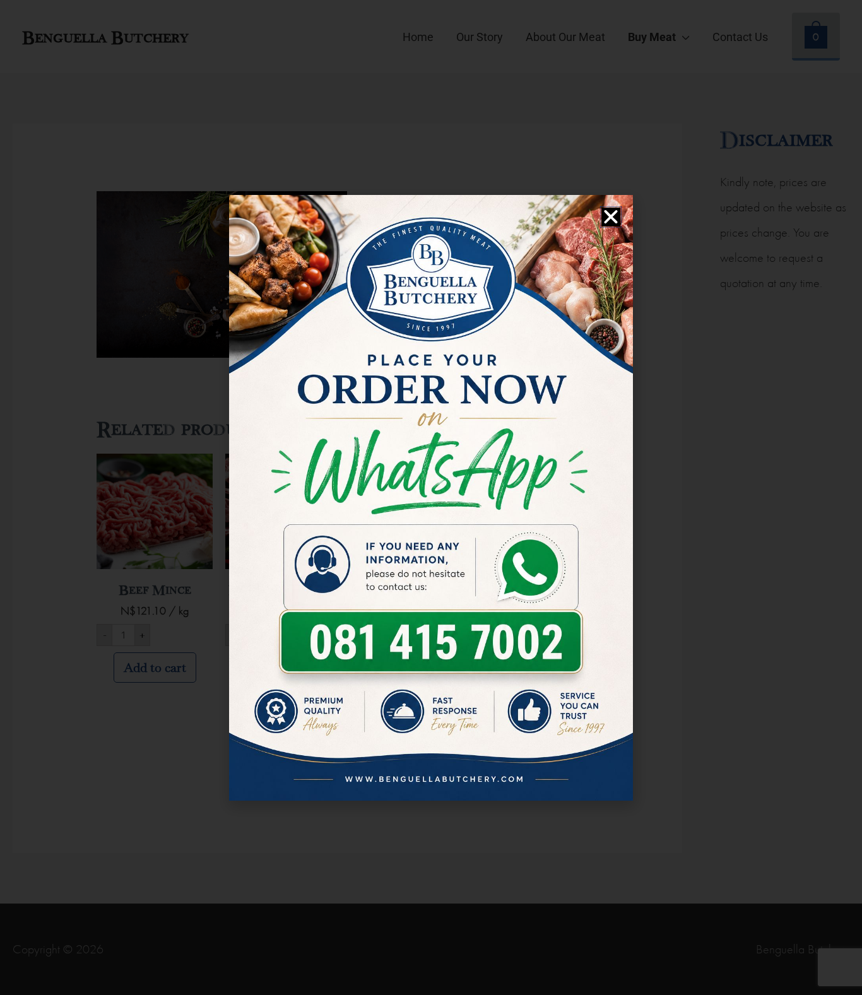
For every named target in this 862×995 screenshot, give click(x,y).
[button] (610, 217)
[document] (431, 497)
